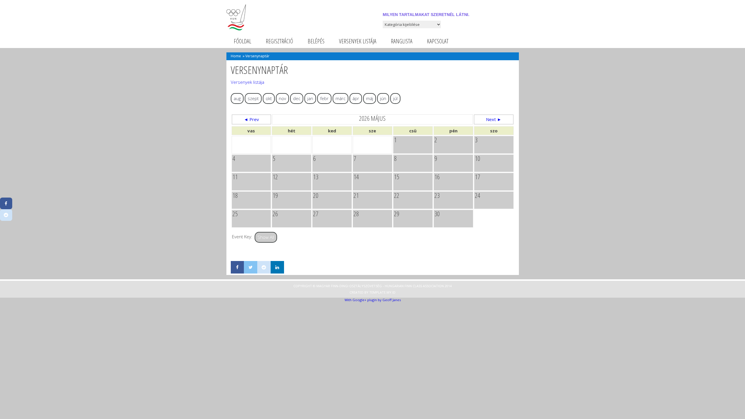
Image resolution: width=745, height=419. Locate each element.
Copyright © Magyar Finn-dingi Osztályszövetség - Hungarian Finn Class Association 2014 (372, 286)
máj (369, 98)
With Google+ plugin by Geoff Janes (373, 300)
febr (324, 98)
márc (340, 98)
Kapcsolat (437, 41)
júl (395, 98)
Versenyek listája (357, 41)
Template (377, 292)
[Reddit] (264, 267)
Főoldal (242, 41)
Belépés (316, 41)
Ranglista (401, 41)
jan (310, 98)
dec (296, 98)
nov (282, 98)
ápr (355, 98)
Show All (266, 237)
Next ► (493, 119)
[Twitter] (250, 267)
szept (253, 98)
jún (383, 98)
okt (269, 98)
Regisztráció (279, 41)
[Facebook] (237, 267)
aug (237, 98)
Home (236, 56)
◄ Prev (251, 119)
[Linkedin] (277, 267)
